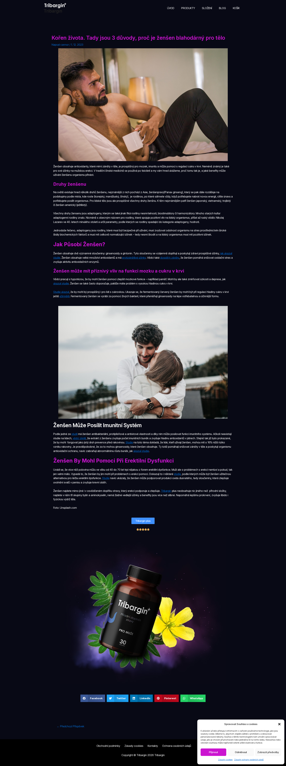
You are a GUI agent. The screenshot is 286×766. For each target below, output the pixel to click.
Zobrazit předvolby (268, 752)
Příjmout (213, 752)
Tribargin (53, 11)
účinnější (65, 296)
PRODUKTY (188, 8)
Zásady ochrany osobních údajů (248, 759)
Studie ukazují (61, 292)
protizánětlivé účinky (134, 257)
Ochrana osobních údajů (176, 745)
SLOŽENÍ (207, 8)
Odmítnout (241, 752)
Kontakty (153, 745)
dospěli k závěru (169, 257)
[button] (279, 724)
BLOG (222, 8)
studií (74, 434)
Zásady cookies (225, 759)
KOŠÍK (236, 8)
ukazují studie (61, 283)
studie (177, 474)
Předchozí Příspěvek (70, 726)
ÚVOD (170, 8)
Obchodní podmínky (108, 745)
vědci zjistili (79, 438)
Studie (129, 442)
